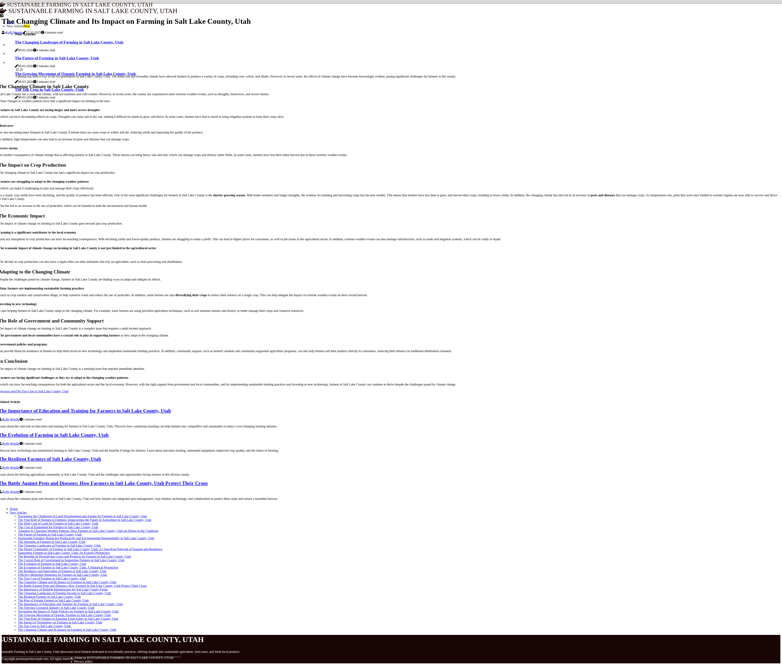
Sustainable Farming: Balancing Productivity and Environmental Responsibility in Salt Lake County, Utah (86, 538)
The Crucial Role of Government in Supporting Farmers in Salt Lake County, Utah (71, 560)
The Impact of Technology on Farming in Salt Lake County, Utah (60, 622)
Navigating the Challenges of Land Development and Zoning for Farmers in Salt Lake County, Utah (82, 516)
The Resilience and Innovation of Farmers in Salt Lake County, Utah (62, 571)
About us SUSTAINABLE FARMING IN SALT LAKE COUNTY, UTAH (124, 658)
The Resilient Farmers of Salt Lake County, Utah (49, 596)
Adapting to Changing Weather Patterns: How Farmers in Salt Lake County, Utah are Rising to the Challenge (88, 531)
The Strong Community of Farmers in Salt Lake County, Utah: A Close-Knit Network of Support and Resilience (90, 549)
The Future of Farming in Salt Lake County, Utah (50, 534)
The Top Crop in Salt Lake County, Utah (44, 626)
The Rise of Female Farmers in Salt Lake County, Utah (53, 600)
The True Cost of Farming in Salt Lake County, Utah (52, 578)
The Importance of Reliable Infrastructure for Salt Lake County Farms (63, 589)
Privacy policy (83, 661)
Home (14, 509)
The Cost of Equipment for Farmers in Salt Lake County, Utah (58, 527)
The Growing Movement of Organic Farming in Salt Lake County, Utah (64, 615)
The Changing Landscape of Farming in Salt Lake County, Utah (59, 545)
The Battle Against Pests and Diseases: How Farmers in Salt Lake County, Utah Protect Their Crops (82, 585)
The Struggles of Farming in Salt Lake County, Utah (51, 542)
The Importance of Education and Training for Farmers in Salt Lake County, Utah (70, 604)
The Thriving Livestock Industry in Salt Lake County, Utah (56, 607)
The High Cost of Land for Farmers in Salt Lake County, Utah (58, 523)
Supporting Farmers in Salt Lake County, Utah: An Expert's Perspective (64, 553)
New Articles (18, 512)
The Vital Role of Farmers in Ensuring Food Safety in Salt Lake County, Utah (68, 618)
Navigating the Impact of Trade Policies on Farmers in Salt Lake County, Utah (68, 611)
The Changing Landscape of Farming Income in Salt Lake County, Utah (64, 593)
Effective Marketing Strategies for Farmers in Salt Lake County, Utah (62, 575)
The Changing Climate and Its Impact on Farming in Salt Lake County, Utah (67, 582)
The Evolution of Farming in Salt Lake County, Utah (52, 564)
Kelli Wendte (14, 32)
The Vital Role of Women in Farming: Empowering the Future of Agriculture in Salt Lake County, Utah (84, 520)
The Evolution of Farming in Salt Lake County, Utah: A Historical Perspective (68, 567)
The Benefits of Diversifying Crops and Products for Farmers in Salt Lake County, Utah (74, 556)
